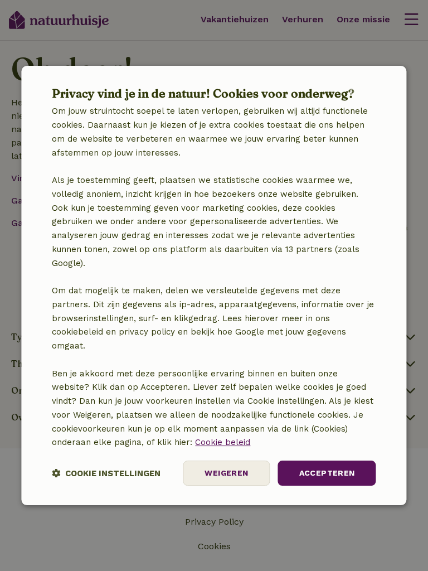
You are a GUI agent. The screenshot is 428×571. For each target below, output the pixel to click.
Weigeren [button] (226, 472)
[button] (106, 473)
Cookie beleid (222, 442)
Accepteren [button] (327, 472)
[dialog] (213, 285)
